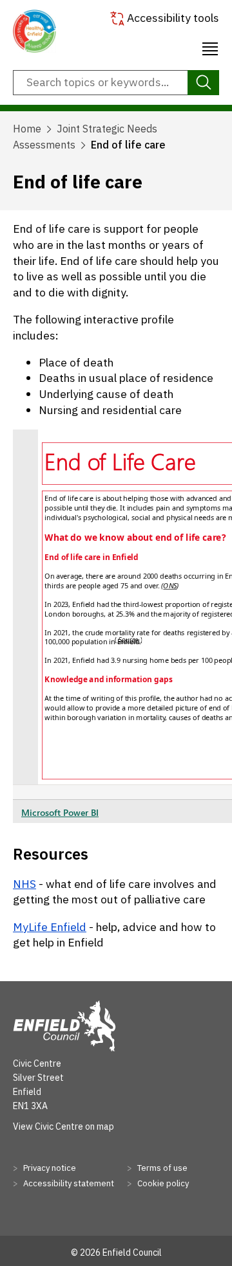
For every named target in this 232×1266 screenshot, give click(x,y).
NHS (24, 883)
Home (27, 128)
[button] (210, 47)
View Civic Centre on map (63, 1126)
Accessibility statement (67, 1183)
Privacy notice (48, 1167)
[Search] (203, 83)
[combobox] (116, 83)
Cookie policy (162, 1183)
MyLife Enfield (49, 926)
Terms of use (161, 1167)
